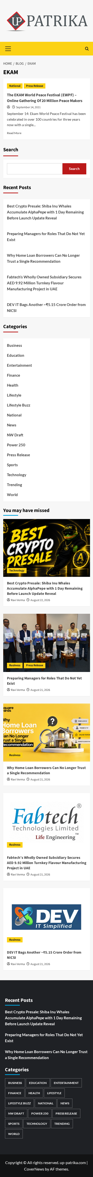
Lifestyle (14, 395)
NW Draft (15, 435)
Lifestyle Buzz (18, 405)
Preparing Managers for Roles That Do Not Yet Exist (46, 236)
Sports (12, 464)
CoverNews (34, 1169)
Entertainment (19, 365)
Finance (13, 375)
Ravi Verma (18, 600)
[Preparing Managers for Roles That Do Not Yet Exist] (46, 643)
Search (10, 149)
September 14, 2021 (28, 107)
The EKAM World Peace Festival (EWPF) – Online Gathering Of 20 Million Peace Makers (44, 97)
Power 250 (16, 445)
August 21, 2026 (40, 690)
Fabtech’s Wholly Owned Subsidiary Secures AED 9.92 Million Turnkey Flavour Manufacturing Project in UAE (44, 283)
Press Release (34, 86)
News (11, 425)
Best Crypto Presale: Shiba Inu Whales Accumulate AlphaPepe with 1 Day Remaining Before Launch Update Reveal (45, 212)
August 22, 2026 (40, 600)
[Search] (87, 48)
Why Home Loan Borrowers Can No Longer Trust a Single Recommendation (43, 258)
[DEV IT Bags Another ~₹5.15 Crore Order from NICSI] (46, 917)
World (12, 494)
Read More (14, 133)
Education (15, 355)
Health (12, 385)
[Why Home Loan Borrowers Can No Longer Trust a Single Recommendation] (46, 733)
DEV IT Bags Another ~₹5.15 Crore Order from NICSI (46, 307)
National (14, 86)
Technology (16, 474)
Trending (14, 484)
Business (14, 345)
